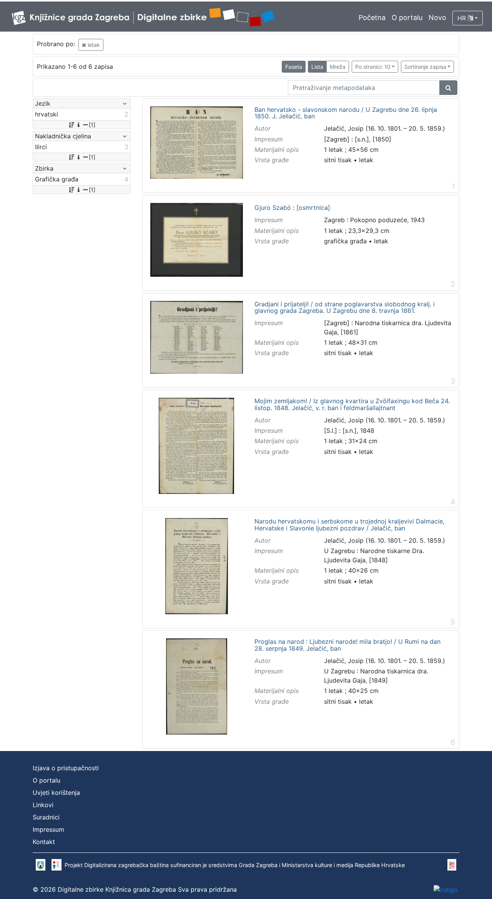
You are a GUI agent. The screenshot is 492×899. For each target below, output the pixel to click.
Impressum (48, 829)
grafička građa (345, 241)
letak (93, 45)
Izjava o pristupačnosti (66, 768)
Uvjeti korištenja (56, 792)
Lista (317, 66)
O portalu (407, 17)
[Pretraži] (448, 87)
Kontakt (44, 842)
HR (462, 18)
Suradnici (46, 817)
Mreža (338, 66)
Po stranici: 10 (373, 66)
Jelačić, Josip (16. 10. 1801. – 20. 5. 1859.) (384, 128)
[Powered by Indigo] (445, 889)
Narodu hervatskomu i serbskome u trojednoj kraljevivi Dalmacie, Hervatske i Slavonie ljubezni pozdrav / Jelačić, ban (349, 525)
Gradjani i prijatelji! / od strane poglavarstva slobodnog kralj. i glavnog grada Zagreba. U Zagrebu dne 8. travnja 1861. (344, 307)
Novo (437, 17)
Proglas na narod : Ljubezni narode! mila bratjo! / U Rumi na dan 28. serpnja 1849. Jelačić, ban (347, 645)
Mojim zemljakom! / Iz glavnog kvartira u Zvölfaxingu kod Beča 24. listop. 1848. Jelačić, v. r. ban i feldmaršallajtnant (352, 404)
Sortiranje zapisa (425, 66)
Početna (372, 17)
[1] (92, 124)
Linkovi (43, 805)
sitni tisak (338, 160)
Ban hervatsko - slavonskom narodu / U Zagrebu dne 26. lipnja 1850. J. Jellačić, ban (345, 113)
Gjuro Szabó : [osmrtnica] (292, 207)
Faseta (293, 66)
